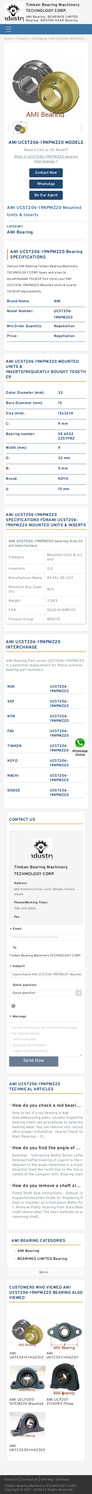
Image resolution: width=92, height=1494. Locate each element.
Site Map (47, 1480)
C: (7, 424)
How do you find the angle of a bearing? (47, 1148)
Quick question (24, 985)
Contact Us (29, 1480)
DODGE (13, 790)
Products (21, 39)
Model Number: (20, 311)
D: (7, 458)
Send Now (33, 1061)
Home (8, 39)
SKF (11, 701)
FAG (10, 731)
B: (7, 468)
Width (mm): (16, 448)
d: (7, 489)
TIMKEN (14, 746)
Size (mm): (15, 413)
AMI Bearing (39, 39)
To (14, 948)
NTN (11, 716)
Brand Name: (18, 301)
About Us (11, 1480)
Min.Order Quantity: (24, 326)
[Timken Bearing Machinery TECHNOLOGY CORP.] (14, 11)
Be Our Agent (46, 195)
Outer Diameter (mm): (25, 393)
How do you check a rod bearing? (47, 1106)
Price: (12, 336)
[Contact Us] (80, 747)
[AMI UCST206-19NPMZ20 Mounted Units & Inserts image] (46, 87)
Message (18, 1017)
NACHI (13, 776)
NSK (11, 687)
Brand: (11, 479)
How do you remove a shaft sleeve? (47, 1186)
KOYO (12, 761)
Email (16, 929)
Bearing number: (20, 434)
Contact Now (46, 173)
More (43, 1272)
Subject (17, 966)
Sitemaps (62, 1480)
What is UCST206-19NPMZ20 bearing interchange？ (46, 159)
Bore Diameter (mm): (24, 403)
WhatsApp (46, 184)
